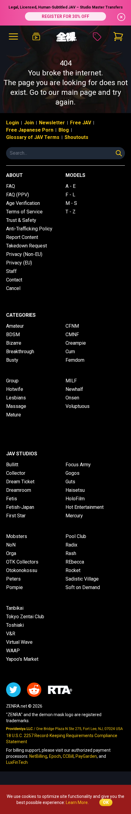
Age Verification (23, 203)
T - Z (71, 212)
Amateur (15, 326)
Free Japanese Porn (29, 130)
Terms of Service (24, 212)
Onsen (72, 398)
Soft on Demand (83, 587)
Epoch (55, 756)
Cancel (13, 288)
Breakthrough (20, 351)
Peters (13, 579)
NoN (11, 545)
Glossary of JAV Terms (32, 137)
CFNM (72, 326)
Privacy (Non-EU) (24, 254)
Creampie (76, 343)
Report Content (22, 237)
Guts (70, 482)
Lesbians (16, 398)
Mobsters (16, 536)
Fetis (11, 499)
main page (78, 92)
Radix (71, 545)
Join (29, 123)
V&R (10, 633)
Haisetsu (75, 490)
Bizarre (13, 343)
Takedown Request (26, 246)
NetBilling (38, 756)
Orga (11, 553)
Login (12, 123)
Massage (16, 406)
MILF (71, 381)
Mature (13, 415)
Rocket (73, 570)
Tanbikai (14, 608)
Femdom (75, 360)
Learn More (77, 802)
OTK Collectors (22, 562)
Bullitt (12, 464)
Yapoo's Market (22, 659)
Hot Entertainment (85, 507)
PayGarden (86, 756)
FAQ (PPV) (17, 195)
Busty (12, 360)
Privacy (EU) (19, 263)
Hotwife (14, 389)
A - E (71, 186)
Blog (63, 130)
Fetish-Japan (20, 507)
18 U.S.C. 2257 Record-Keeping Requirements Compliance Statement (61, 738)
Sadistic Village (82, 579)
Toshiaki (15, 625)
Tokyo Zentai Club (25, 616)
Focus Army (78, 464)
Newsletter (52, 123)
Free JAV (80, 123)
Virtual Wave (19, 642)
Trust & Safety (21, 220)
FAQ (10, 186)
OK (106, 802)
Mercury (74, 516)
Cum (70, 351)
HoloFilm (75, 499)
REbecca (75, 562)
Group (12, 381)
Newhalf (74, 389)
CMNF (72, 334)
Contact (14, 280)
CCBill (68, 756)
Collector (15, 473)
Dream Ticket (20, 482)
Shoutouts (76, 137)
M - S (71, 203)
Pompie (14, 587)
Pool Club (76, 536)
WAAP (13, 651)
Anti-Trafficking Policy (29, 229)
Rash (71, 553)
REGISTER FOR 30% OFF (65, 16)
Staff (11, 271)
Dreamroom (18, 490)
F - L (70, 195)
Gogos (73, 473)
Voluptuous (78, 406)
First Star (16, 516)
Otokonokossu (21, 570)
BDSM (13, 334)
